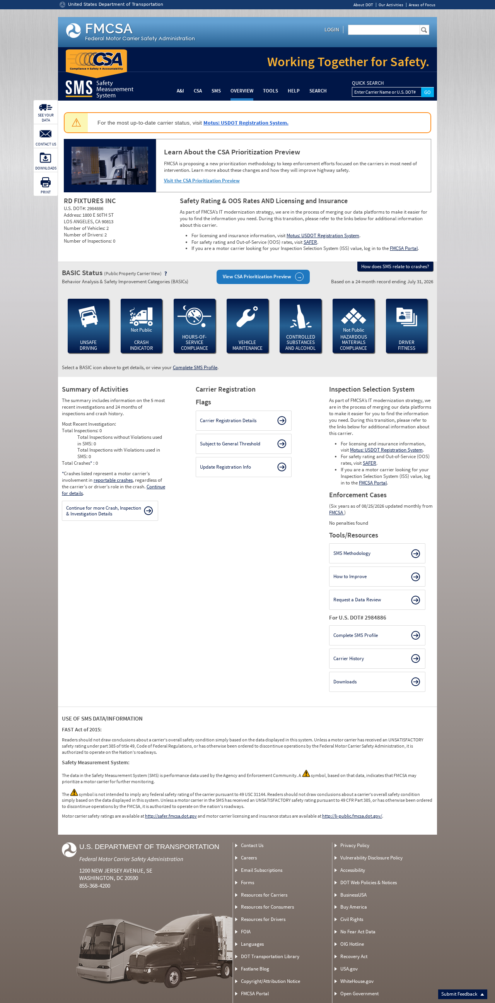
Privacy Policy (354, 845)
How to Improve (350, 576)
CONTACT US (46, 144)
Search (318, 90)
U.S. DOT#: (75, 208)
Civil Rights (351, 919)
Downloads (345, 681)
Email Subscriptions (261, 870)
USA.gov (349, 968)
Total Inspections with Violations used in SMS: (118, 453)
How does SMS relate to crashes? (395, 266)
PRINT (46, 192)
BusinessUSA (353, 895)
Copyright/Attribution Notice (270, 981)
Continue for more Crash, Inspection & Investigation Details (103, 511)
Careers (249, 857)
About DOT (363, 5)
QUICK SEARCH (368, 83)
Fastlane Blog (255, 968)
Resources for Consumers (267, 907)
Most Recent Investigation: (89, 424)
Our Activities (391, 5)
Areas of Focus (422, 5)
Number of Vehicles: (85, 228)
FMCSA (336, 512)
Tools (270, 90)
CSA (198, 90)
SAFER (310, 242)
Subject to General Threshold (230, 443)
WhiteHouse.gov (357, 981)
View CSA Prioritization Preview (257, 276)
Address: (73, 215)
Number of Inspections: (88, 241)
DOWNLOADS (45, 168)
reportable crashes (113, 480)
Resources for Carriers (264, 895)
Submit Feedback (459, 994)
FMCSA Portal (404, 248)
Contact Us (252, 845)
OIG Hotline (352, 944)
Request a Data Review (357, 599)
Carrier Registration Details (228, 420)
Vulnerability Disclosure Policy (371, 857)
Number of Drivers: (84, 234)
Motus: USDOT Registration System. (245, 122)
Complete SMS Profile (195, 367)
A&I (180, 90)
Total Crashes (77, 463)
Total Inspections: (80, 430)
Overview (241, 90)
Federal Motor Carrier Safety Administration (131, 859)
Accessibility (352, 870)
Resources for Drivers (263, 919)
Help (294, 90)
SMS (216, 90)
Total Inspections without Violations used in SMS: (119, 440)
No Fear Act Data (358, 931)
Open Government (359, 993)
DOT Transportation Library (270, 956)
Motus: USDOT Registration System (323, 235)
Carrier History (348, 658)
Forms (247, 882)
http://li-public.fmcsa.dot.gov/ (352, 816)
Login (331, 29)
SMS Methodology (351, 553)
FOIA (246, 931)
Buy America (353, 907)
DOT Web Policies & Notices (368, 882)
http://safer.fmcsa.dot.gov (171, 816)
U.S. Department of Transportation (149, 847)
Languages (252, 944)
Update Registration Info (225, 467)
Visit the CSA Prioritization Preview (202, 180)
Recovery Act (353, 956)
